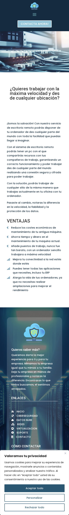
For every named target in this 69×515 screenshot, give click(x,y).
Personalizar (34, 498)
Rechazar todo (34, 507)
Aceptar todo (34, 488)
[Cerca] (65, 453)
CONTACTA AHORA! (34, 24)
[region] (34, 482)
